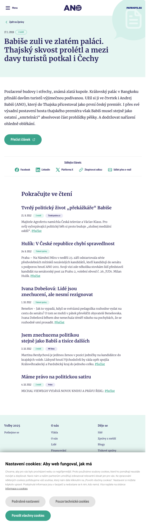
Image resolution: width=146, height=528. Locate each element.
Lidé (53, 444)
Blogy (101, 444)
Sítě (100, 432)
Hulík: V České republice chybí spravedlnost (68, 243)
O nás (54, 438)
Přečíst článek (20, 139)
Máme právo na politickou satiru (56, 377)
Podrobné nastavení (25, 501)
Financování (58, 450)
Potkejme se (11, 432)
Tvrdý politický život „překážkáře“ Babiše (66, 208)
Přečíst (37, 231)
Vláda (54, 432)
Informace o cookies (16, 488)
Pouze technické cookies (72, 501)
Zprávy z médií (107, 438)
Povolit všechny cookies (28, 515)
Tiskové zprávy (107, 450)
